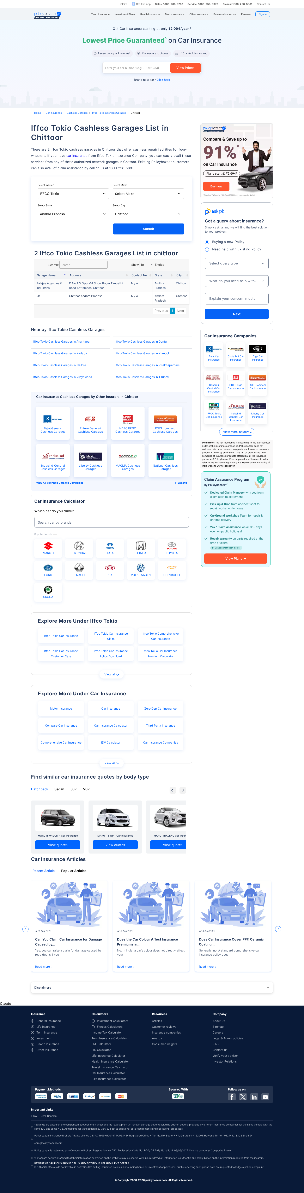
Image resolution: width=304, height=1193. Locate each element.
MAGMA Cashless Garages (128, 467)
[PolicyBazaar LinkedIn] (254, 1096)
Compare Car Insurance (61, 725)
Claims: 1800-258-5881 (237, 4)
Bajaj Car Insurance (214, 358)
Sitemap (218, 1026)
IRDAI (34, 1115)
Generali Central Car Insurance (213, 388)
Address (75, 275)
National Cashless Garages (165, 467)
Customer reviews (164, 1026)
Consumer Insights (164, 1044)
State (158, 275)
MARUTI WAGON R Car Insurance (58, 835)
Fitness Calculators (109, 1026)
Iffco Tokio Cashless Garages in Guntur (141, 341)
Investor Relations (225, 1061)
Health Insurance (47, 1044)
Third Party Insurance (160, 725)
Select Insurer (46, 185)
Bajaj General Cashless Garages (53, 430)
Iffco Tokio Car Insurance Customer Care (61, 653)
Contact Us (263, 4)
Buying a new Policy (228, 242)
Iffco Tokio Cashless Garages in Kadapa (60, 353)
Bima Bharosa (49, 1115)
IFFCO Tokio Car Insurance (214, 415)
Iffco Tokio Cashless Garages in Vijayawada (62, 377)
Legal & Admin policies (228, 1038)
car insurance (76, 155)
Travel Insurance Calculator (110, 1067)
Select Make (120, 185)
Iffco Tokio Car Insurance (61, 636)
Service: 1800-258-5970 (203, 4)
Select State (45, 205)
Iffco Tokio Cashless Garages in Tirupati (142, 377)
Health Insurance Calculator (110, 1061)
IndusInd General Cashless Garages (53, 467)
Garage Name (46, 275)
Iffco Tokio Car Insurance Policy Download (111, 653)
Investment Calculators (112, 1021)
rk (38, 296)
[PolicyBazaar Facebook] (232, 1096)
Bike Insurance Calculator (109, 1079)
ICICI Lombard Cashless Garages (165, 430)
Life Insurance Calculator (108, 1055)
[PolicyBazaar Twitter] (243, 1096)
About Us (219, 1021)
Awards (157, 1038)
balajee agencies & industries (49, 285)
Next (180, 311)
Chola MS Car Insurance (236, 358)
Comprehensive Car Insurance (61, 742)
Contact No (139, 275)
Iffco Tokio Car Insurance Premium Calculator (160, 653)
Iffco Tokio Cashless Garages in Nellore (59, 365)
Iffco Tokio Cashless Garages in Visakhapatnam (147, 365)
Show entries (147, 264)
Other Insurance (47, 1050)
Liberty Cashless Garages (90, 467)
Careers (218, 1032)
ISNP (216, 1044)
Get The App (143, 4)
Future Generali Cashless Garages (90, 430)
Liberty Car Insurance (257, 415)
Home (37, 112)
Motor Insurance (61, 708)
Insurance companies (166, 1032)
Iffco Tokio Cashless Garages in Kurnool (142, 353)
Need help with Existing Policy (236, 249)
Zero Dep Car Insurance (160, 708)
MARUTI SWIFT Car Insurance (115, 835)
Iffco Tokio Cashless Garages (109, 112)
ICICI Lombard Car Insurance (258, 386)
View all (109, 674)
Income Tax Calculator (107, 1032)
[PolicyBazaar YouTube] (265, 1096)
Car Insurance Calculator (110, 725)
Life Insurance (45, 1026)
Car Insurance (54, 112)
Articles (157, 1021)
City (179, 275)
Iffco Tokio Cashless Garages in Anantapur (62, 341)
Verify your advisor (225, 1055)
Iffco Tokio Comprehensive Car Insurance (160, 636)
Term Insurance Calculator (109, 1038)
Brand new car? (152, 79)
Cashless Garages (77, 112)
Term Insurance (46, 1032)
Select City (119, 205)
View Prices (185, 68)
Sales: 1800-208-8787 (169, 4)
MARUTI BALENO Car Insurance (173, 835)
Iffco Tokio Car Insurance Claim (111, 636)
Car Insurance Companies (160, 742)
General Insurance (48, 1021)
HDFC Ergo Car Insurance (236, 386)
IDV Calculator (110, 742)
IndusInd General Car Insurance (236, 417)
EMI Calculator (101, 1044)
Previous (161, 311)
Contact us (220, 1050)
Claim (123, 4)
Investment (43, 1038)
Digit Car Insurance (257, 358)
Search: (53, 265)
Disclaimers (42, 987)
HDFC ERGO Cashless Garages (127, 430)
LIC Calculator (101, 1050)
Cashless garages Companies (65, 482)
